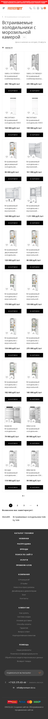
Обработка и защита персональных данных (24, 657)
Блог (24, 594)
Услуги (24, 560)
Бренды (24, 549)
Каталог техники (24, 533)
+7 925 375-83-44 (17, 682)
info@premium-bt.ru (26, 687)
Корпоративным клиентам (24, 635)
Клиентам (24, 607)
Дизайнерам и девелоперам (24, 591)
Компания (24, 574)
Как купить (24, 613)
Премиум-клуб (24, 565)
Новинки (24, 538)
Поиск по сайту (24, 554)
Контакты (24, 598)
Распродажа (24, 544)
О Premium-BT (24, 580)
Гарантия (24, 628)
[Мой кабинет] (38, 8)
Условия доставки (24, 620)
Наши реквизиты (24, 650)
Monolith (6, 516)
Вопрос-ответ (24, 631)
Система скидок (24, 617)
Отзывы (24, 583)
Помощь (24, 644)
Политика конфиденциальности (24, 653)
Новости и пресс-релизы (24, 587)
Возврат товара (24, 661)
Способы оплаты (24, 624)
